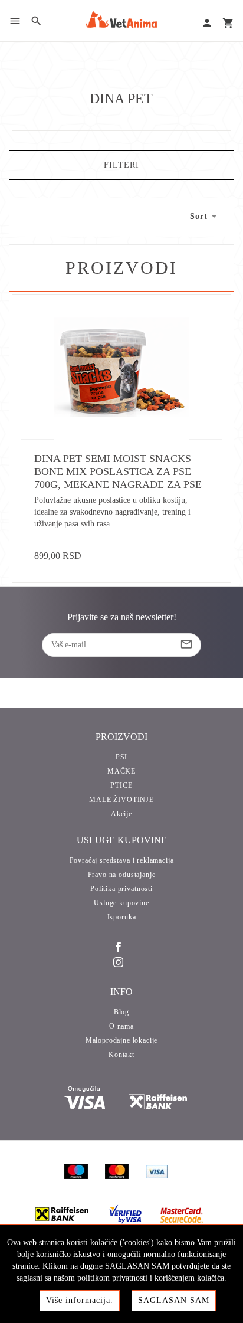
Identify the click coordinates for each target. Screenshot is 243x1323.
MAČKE (121, 771)
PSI (122, 757)
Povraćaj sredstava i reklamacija (122, 860)
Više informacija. (79, 1300)
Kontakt (121, 1054)
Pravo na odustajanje (122, 874)
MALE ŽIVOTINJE (121, 799)
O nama (121, 1026)
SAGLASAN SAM (173, 1300)
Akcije (121, 814)
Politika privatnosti (121, 889)
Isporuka (121, 917)
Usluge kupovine (121, 903)
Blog (121, 1012)
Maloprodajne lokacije (122, 1040)
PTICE (121, 785)
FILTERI (121, 165)
